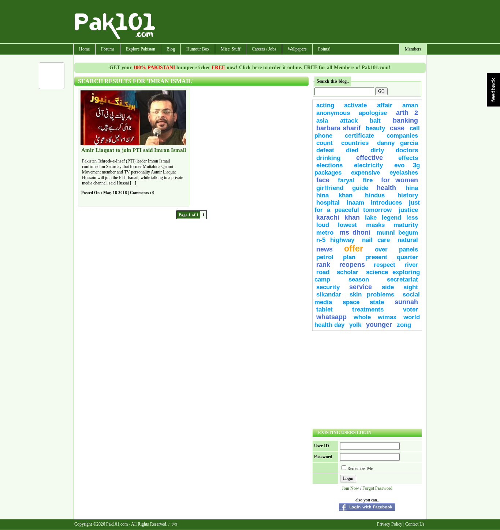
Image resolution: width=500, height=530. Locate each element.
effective (369, 157)
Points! (324, 49)
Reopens (352, 264)
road (322, 272)
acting (325, 105)
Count (324, 142)
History (408, 195)
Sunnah (406, 302)
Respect (384, 264)
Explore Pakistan (140, 49)
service (360, 287)
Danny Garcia (397, 142)
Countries (355, 142)
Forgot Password (377, 488)
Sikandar (328, 294)
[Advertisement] (291, 22)
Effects (408, 157)
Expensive (365, 172)
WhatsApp (331, 317)
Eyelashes (403, 172)
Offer (353, 248)
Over (381, 249)
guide (360, 187)
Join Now (350, 488)
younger (379, 324)
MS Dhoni (355, 232)
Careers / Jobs (264, 49)
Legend (391, 217)
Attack (349, 120)
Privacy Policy (389, 524)
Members (413, 49)
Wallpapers (297, 49)
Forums (108, 49)
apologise (373, 112)
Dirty (377, 150)
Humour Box (197, 49)
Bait (375, 120)
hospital (328, 202)
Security (328, 287)
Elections (329, 165)
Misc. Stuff (230, 49)
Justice (408, 209)
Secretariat (402, 279)
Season (358, 279)
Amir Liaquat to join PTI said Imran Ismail (133, 150)
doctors (407, 150)
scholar (347, 272)
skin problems (372, 294)
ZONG (404, 324)
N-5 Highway (335, 239)
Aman (410, 105)
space (351, 302)
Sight (410, 287)
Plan (349, 257)
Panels (408, 249)
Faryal (346, 180)
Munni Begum (397, 232)
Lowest (347, 224)
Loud (322, 224)
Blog (171, 49)
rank (323, 264)
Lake (371, 217)
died (352, 150)
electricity (368, 165)
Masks (375, 224)
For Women (399, 180)
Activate (355, 105)
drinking (328, 157)
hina (412, 187)
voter (410, 309)
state (377, 302)
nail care (376, 239)
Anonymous (333, 112)
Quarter (407, 257)
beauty (375, 128)
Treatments (368, 309)
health (389, 187)
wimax (387, 317)
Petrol (324, 257)
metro (324, 232)
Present (376, 257)
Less (412, 217)
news (324, 249)
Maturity (405, 224)
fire (368, 180)
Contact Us (415, 524)
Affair (384, 105)
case (397, 128)
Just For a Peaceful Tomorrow (367, 206)
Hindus (375, 195)
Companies (402, 135)
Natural (408, 239)
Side (388, 287)
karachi (327, 217)
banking (405, 120)
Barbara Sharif (338, 128)
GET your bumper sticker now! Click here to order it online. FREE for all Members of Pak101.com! (250, 67)
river (411, 264)
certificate (359, 135)
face (322, 180)
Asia (322, 120)
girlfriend (329, 187)
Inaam (355, 202)
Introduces (386, 202)
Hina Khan (334, 195)
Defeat (325, 150)
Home (84, 49)
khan (352, 217)
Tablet (324, 309)
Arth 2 (407, 112)
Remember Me (360, 468)
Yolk (355, 324)
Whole (362, 317)
